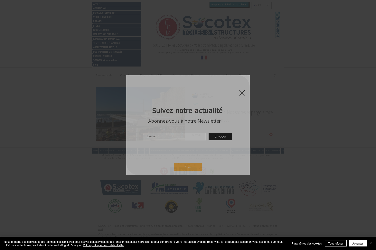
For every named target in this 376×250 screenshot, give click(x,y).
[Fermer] (371, 243)
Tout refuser (335, 243)
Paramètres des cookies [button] (307, 243)
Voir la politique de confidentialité (103, 245)
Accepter (357, 243)
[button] (242, 93)
